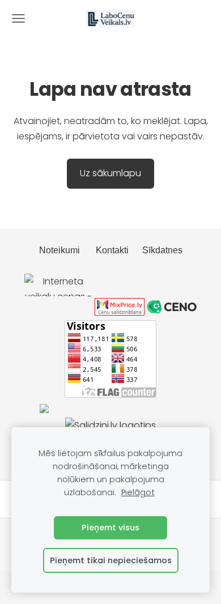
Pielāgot (138, 492)
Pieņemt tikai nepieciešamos (111, 560)
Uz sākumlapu (110, 173)
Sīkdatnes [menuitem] (162, 250)
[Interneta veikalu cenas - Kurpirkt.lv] (58, 312)
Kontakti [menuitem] (112, 250)
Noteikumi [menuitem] (59, 250)
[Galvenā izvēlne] (18, 18)
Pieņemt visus (110, 527)
